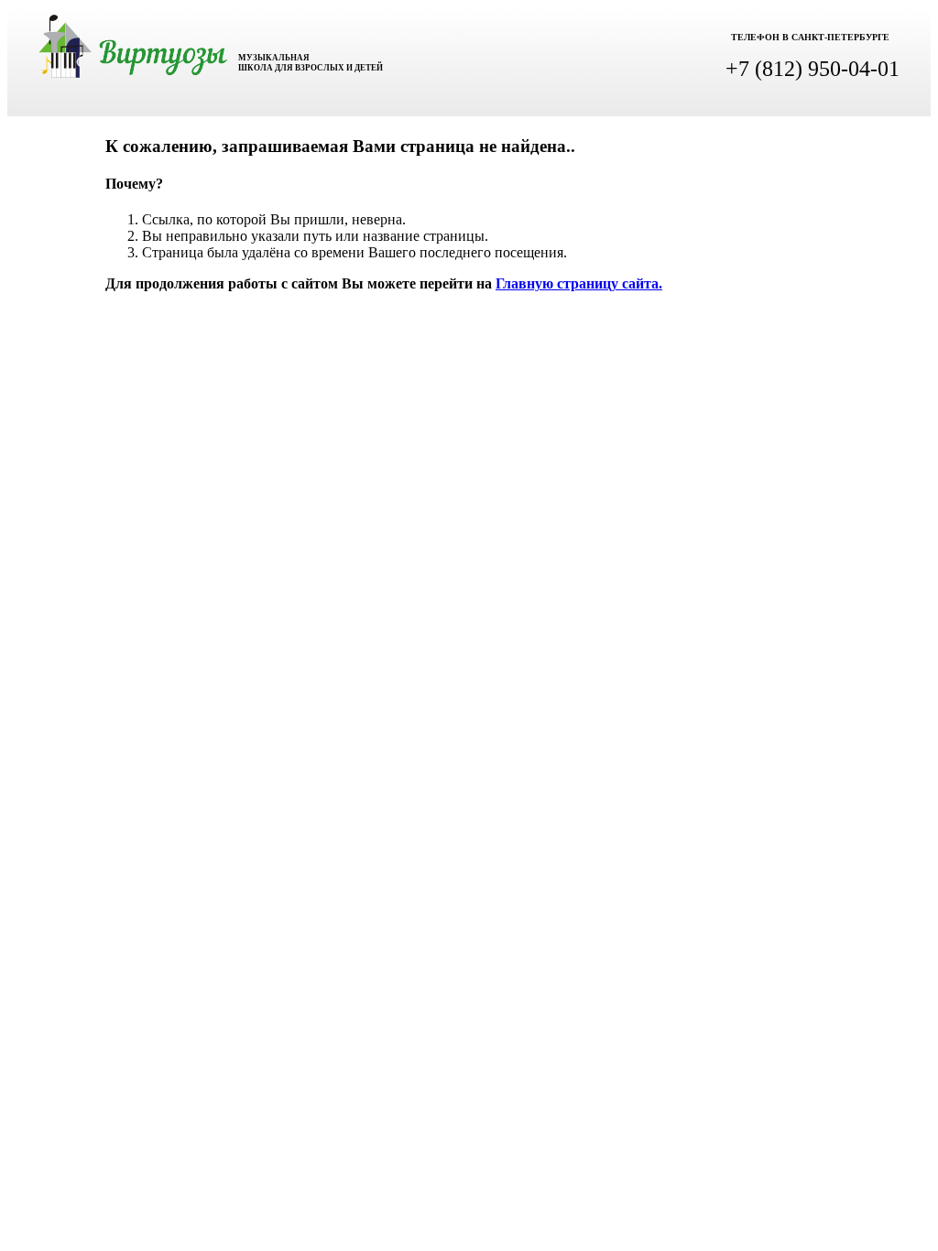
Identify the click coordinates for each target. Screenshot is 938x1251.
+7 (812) (812, 69)
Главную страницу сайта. (579, 283)
